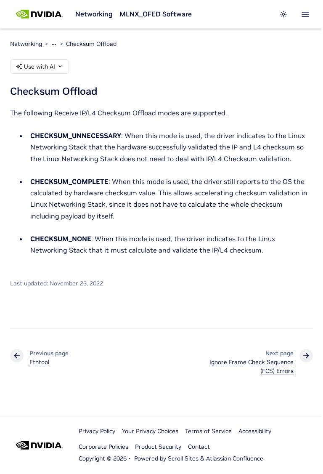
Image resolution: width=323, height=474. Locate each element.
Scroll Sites (183, 458)
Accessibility (254, 431)
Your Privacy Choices (150, 431)
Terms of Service (208, 431)
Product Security (158, 446)
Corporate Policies (103, 446)
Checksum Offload (91, 44)
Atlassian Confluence (234, 458)
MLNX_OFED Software (155, 14)
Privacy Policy (97, 431)
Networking (94, 14)
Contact (199, 446)
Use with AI (39, 66)
